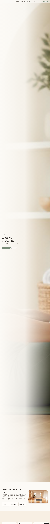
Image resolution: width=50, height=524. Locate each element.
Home (14, 1)
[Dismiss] (49, 523)
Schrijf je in (14, 247)
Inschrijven (45, 1)
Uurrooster (28, 1)
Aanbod (22, 1)
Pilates (25, 1)
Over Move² (17, 1)
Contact (34, 1)
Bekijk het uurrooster (6, 247)
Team (31, 1)
